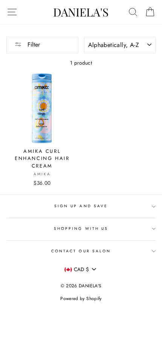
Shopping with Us (81, 228)
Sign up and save (81, 206)
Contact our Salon (81, 251)
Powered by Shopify (80, 298)
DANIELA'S (81, 12)
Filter (33, 44)
